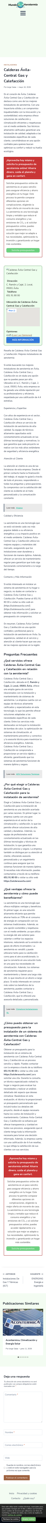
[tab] (18, 1357)
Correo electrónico (15, 1445)
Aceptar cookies (28, 1519)
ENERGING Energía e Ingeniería (36, 1280)
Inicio (11, 1493)
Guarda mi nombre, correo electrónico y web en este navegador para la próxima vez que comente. (23, 1468)
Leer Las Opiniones (22, 335)
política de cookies (15, 1515)
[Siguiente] (39, 1332)
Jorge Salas (11, 87)
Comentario (11, 1394)
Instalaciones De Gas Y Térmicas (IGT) (11, 1280)
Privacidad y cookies (27, 1493)
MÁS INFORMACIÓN (23, 339)
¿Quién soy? (29, 1498)
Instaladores (10, 65)
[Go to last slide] (7, 1332)
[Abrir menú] (23, 13)
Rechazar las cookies (11, 1519)
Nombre (10, 1432)
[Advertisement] (23, 37)
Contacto (15, 1498)
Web (7, 1457)
